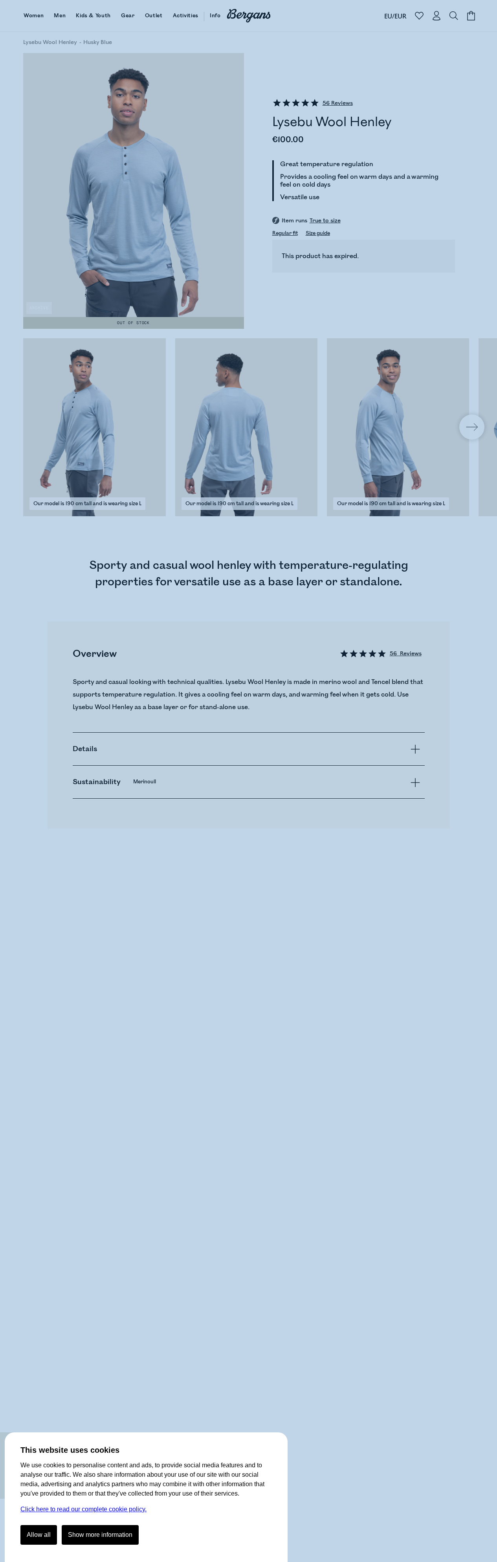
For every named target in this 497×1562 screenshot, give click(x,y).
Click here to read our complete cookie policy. (83, 1509)
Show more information (100, 1534)
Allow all (39, 1534)
